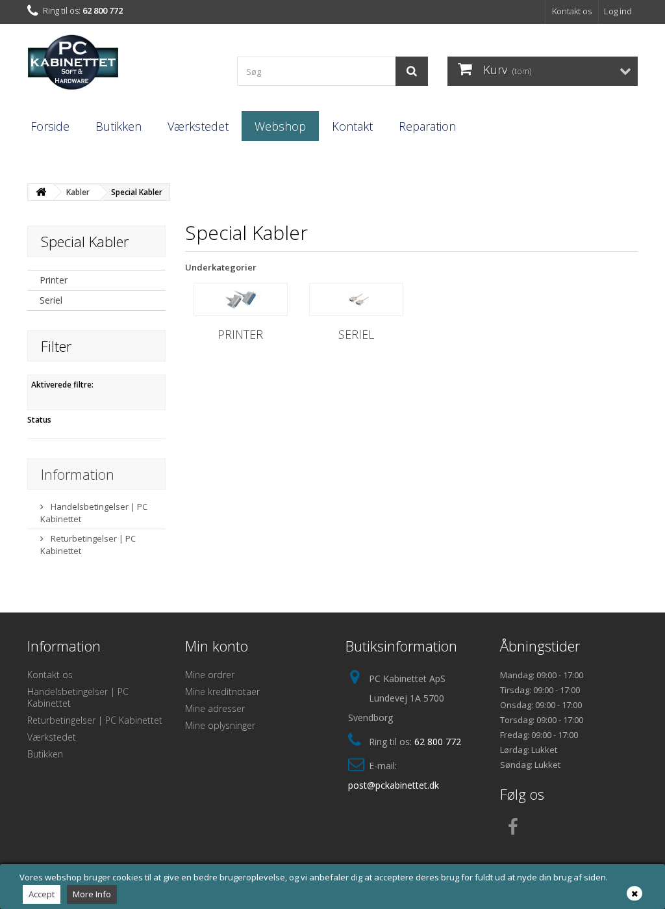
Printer (54, 280)
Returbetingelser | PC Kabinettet (94, 720)
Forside (50, 126)
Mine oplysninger (220, 725)
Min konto (216, 645)
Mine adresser (215, 708)
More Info (92, 894)
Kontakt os (572, 11)
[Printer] (241, 299)
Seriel (51, 300)
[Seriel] (356, 299)
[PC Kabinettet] (122, 66)
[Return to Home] (41, 192)
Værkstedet (198, 126)
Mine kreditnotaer (222, 691)
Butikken (118, 126)
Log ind (618, 11)
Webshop (280, 126)
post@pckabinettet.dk (393, 785)
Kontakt (352, 126)
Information (77, 474)
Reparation (427, 126)
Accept (42, 894)
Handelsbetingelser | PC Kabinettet (78, 697)
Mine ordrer (209, 674)
